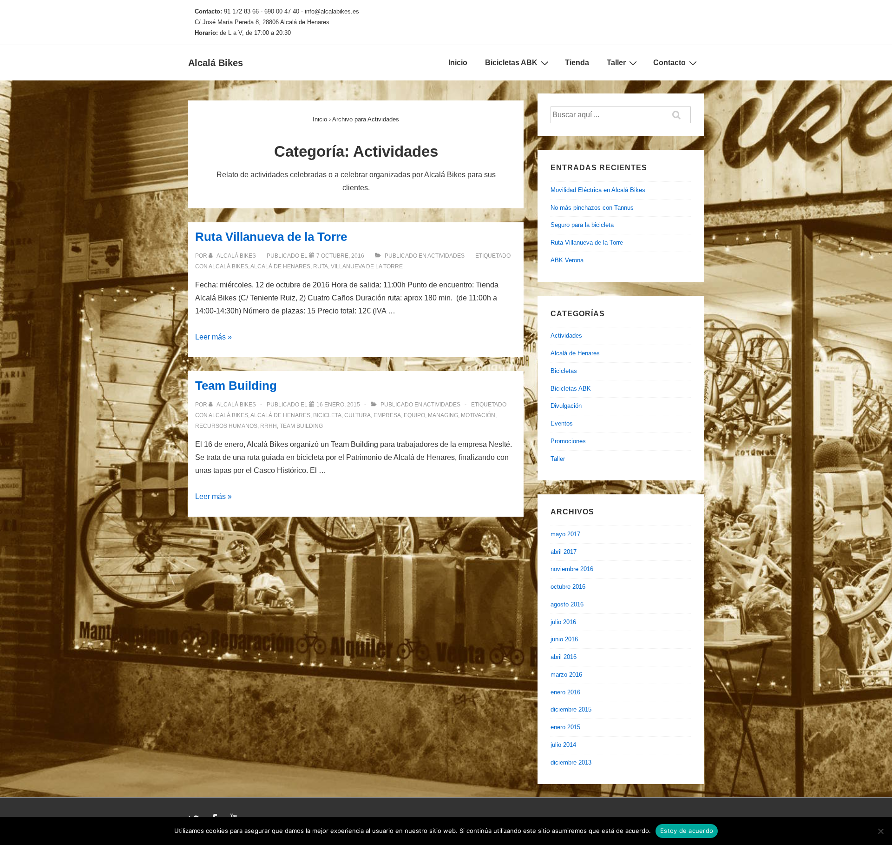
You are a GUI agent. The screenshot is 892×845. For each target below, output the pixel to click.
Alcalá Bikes (215, 63)
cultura (357, 415)
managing (443, 415)
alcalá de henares (280, 266)
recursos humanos (226, 426)
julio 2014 (563, 744)
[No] (880, 831)
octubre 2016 (568, 586)
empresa (387, 415)
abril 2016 (564, 656)
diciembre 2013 (571, 762)
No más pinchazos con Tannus (592, 207)
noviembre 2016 (572, 569)
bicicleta (327, 415)
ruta (320, 266)
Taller (616, 63)
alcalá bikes (228, 266)
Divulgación (566, 405)
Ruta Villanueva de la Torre (271, 237)
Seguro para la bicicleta (582, 224)
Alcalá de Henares (575, 353)
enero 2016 (565, 692)
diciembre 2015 (571, 709)
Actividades (446, 256)
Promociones (568, 441)
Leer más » (213, 337)
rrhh (268, 426)
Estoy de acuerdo (686, 830)
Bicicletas (564, 370)
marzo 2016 (566, 674)
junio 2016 (564, 639)
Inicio (457, 63)
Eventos (562, 423)
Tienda (577, 63)
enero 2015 (565, 727)
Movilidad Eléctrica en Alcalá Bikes (598, 189)
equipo (414, 415)
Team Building (236, 386)
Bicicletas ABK (511, 63)
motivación (478, 415)
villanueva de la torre (367, 266)
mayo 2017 (565, 534)
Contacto (669, 63)
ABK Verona (567, 260)
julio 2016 (563, 622)
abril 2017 (564, 551)
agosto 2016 (567, 604)
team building (301, 426)
